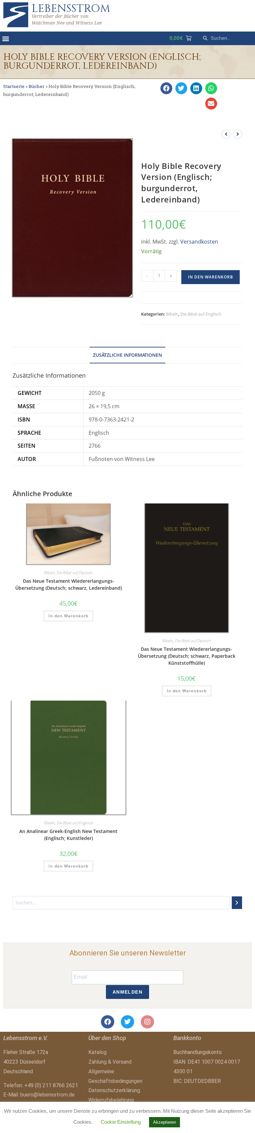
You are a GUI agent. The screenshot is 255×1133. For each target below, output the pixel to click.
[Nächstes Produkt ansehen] (237, 134)
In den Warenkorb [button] (68, 616)
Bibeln (172, 314)
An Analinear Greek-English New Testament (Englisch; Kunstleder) (68, 834)
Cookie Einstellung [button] (121, 1122)
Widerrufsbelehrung (111, 1100)
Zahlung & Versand (109, 1062)
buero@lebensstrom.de (47, 1095)
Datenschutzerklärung (114, 1090)
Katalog (97, 1052)
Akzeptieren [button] (164, 1122)
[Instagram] (147, 1021)
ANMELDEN (127, 992)
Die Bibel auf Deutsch (75, 572)
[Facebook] (107, 1021)
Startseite (14, 86)
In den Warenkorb (210, 277)
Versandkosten (199, 241)
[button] (5, 38)
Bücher (36, 86)
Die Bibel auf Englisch (200, 314)
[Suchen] (236, 902)
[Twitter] (127, 1021)
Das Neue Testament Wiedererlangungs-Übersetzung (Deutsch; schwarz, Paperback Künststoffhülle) (186, 656)
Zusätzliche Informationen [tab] (127, 355)
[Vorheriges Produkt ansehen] (226, 134)
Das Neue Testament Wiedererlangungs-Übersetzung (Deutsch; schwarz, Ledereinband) (68, 584)
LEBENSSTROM (71, 8)
